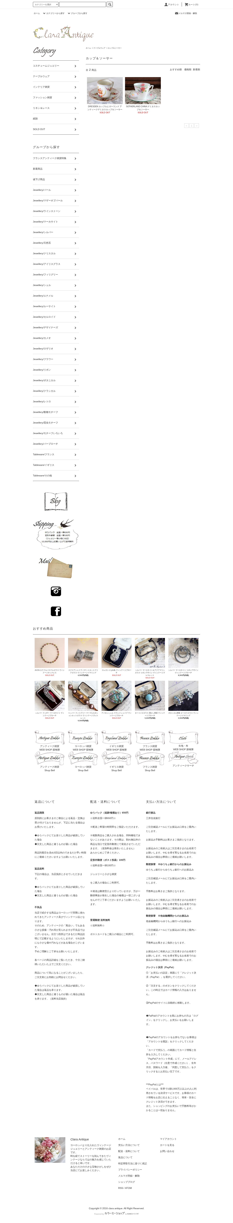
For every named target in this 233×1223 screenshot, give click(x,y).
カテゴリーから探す (55, 13)
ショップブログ (126, 1182)
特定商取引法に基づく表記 (132, 1163)
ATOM (128, 1188)
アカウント (173, 4)
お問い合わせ (167, 1151)
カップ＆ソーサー (115, 48)
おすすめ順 (176, 69)
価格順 (187, 69)
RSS (120, 1188)
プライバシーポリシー (130, 1169)
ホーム (37, 13)
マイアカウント (168, 1139)
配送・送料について (129, 1151)
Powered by (99, 1214)
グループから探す (79, 13)
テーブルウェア (99, 48)
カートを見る (167, 1145)
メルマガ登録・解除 (188, 13)
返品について (125, 1157)
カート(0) (193, 4)
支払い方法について (129, 1145)
